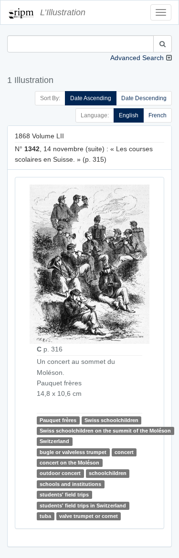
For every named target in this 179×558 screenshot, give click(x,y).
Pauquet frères (58, 420)
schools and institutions (70, 484)
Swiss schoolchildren (111, 420)
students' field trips (64, 494)
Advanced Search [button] (137, 58)
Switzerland (54, 441)
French (157, 115)
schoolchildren (107, 473)
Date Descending (144, 98)
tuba (45, 516)
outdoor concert (60, 473)
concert (124, 452)
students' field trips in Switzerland (83, 505)
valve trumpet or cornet (88, 516)
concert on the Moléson (69, 462)
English (128, 115)
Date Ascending (90, 98)
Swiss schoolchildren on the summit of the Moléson (105, 431)
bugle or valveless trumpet (73, 452)
